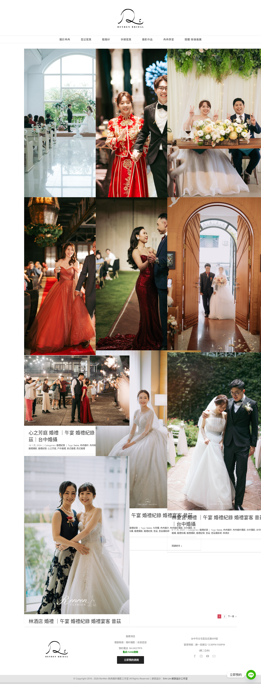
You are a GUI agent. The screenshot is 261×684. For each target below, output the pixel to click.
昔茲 (155, 531)
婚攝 (174, 533)
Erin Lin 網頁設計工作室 (175, 678)
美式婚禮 (71, 448)
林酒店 (226, 533)
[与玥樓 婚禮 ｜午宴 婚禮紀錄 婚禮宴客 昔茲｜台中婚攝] (148, 429)
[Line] (251, 675)
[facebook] (194, 656)
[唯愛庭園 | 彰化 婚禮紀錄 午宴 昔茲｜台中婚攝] (76, 128)
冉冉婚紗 (164, 527)
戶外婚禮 (61, 448)
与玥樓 (156, 527)
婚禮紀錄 (133, 527)
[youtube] (207, 656)
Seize (149, 527)
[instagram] (201, 656)
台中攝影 (251, 529)
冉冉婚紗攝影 (239, 529)
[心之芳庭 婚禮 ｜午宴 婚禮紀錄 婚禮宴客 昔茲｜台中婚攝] (76, 391)
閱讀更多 (176, 545)
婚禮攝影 (138, 531)
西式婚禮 (81, 448)
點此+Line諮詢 (130, 651)
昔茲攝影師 (164, 531)
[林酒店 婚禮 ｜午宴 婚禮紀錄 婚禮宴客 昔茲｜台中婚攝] (76, 535)
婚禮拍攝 (181, 533)
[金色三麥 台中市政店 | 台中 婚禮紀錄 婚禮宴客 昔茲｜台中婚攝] (76, 276)
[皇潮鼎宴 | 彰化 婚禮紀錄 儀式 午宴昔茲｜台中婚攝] (148, 128)
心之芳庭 (52, 448)
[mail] (214, 656)
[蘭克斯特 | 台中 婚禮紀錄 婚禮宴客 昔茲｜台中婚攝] (148, 279)
